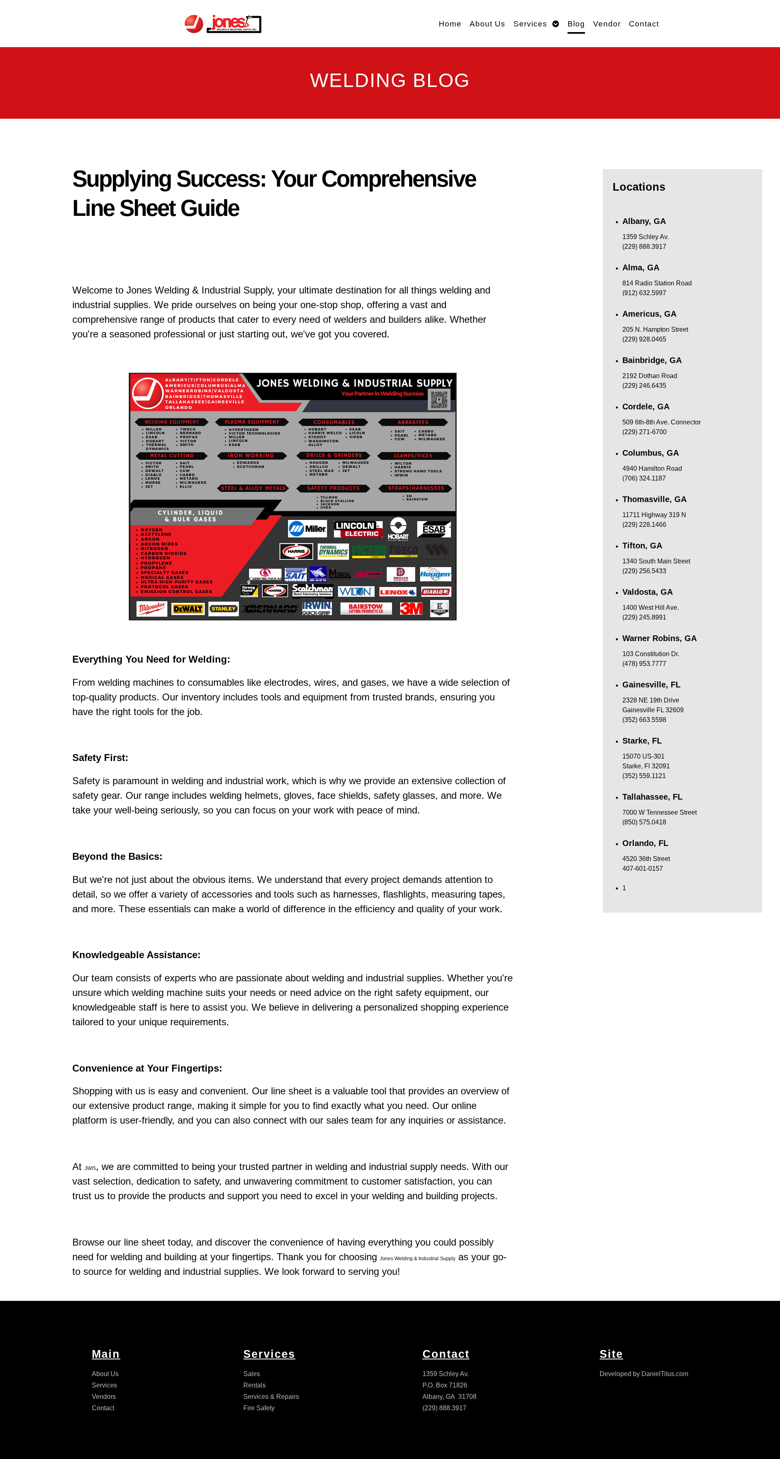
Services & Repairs (271, 1396)
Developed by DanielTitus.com (644, 1373)
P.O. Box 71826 (444, 1385)
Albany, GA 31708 (449, 1396)
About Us (105, 1373)
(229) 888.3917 (444, 1408)
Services (104, 1385)
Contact (103, 1408)
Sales (251, 1373)
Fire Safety (259, 1408)
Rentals (254, 1385)
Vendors (104, 1396)
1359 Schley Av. (445, 1373)
